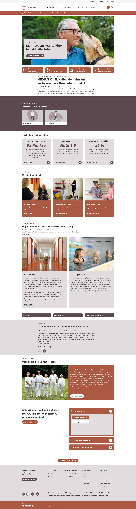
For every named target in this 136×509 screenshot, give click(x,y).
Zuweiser (92, 7)
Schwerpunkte (50, 13)
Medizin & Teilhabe (52, 7)
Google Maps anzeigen (81, 417)
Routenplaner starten (81, 422)
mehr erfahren (28, 213)
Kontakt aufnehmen (29, 479)
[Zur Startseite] (29, 7)
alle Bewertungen (43, 347)
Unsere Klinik (39, 13)
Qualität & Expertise (67, 7)
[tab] (68, 339)
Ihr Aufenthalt (61, 13)
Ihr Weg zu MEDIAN (81, 7)
